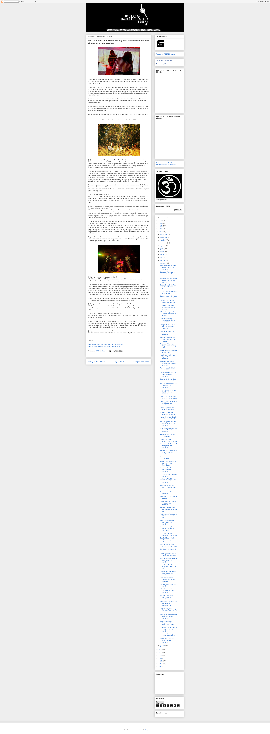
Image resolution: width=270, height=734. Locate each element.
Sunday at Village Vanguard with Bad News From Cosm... (167, 623)
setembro (163, 243)
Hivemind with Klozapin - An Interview (168, 435)
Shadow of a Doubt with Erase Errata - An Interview (168, 573)
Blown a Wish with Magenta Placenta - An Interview (168, 610)
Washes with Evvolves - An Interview (168, 457)
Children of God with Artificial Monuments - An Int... (168, 307)
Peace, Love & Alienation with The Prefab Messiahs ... (168, 463)
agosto (162, 246)
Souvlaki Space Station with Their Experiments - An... (168, 539)
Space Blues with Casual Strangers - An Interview (168, 503)
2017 (160, 226)
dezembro (164, 234)
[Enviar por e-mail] (114, 351)
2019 (160, 220)
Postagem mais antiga (141, 362)
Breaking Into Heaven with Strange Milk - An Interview (169, 430)
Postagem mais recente (96, 362)
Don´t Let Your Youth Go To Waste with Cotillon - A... (168, 273)
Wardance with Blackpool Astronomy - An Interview (168, 560)
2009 (160, 664)
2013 (160, 652)
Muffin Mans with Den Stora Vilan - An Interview (167, 640)
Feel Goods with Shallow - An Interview (168, 369)
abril (162, 257)
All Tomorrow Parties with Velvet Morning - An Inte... (168, 516)
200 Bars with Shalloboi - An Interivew (168, 550)
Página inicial (119, 362)
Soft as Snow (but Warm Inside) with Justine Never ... (168, 286)
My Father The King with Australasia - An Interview (168, 480)
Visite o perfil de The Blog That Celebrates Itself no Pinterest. (166, 163)
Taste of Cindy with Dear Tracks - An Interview (168, 380)
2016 (160, 229)
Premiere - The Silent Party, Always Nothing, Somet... (168, 345)
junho (162, 251)
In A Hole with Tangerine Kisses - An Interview (168, 635)
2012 (160, 655)
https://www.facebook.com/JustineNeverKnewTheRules (105, 346)
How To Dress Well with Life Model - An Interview (168, 392)
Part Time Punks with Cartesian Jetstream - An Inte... (168, 363)
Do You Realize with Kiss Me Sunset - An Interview (168, 374)
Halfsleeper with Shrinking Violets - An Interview (168, 554)
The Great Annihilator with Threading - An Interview (168, 385)
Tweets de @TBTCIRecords (165, 54)
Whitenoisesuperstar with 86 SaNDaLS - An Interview (168, 452)
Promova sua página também (163, 63)
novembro (164, 237)
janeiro (162, 646)
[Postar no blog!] (116, 351)
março (162, 260)
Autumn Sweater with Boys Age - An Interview (168, 545)
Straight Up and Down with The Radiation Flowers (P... (167, 326)
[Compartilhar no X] (118, 351)
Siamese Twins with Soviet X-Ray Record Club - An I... (168, 579)
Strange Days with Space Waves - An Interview (168, 297)
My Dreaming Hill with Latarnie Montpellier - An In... (168, 487)
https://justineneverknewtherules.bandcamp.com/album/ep (105, 344)
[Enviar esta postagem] (109, 351)
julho (162, 249)
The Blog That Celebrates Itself (164, 60)
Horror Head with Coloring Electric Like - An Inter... (168, 418)
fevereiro (163, 263)
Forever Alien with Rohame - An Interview (168, 440)
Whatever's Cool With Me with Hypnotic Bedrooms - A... (168, 603)
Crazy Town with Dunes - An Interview (168, 292)
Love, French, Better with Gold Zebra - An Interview (168, 403)
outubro (163, 240)
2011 (160, 658)
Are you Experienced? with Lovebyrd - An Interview (167, 597)
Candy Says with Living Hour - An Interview (167, 408)
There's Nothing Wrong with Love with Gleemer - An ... (168, 509)
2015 (160, 232)
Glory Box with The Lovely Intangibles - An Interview (168, 445)
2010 (160, 661)
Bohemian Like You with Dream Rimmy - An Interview (168, 267)
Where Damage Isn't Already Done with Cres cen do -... (168, 313)
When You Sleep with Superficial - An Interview (167, 522)
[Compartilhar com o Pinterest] (122, 351)
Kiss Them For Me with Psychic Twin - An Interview (167, 356)
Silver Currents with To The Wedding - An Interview (167, 590)
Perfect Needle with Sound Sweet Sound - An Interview (168, 320)
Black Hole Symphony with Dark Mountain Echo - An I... (167, 528)
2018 (160, 223)
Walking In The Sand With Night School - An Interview (168, 616)
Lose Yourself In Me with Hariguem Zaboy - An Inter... (168, 566)
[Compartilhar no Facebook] (120, 351)
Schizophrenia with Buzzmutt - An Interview (168, 534)
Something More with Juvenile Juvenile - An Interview (168, 333)
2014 (160, 649)
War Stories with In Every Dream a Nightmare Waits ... (168, 280)
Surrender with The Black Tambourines (168, 351)
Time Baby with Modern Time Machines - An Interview (168, 423)
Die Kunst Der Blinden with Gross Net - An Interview (167, 469)
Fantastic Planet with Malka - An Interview (167, 301)
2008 (160, 667)
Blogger (147, 730)
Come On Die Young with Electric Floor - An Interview (168, 629)
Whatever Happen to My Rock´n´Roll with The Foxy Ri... (168, 339)
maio (162, 254)
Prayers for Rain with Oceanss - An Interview (168, 413)
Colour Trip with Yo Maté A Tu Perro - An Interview (169, 397)
